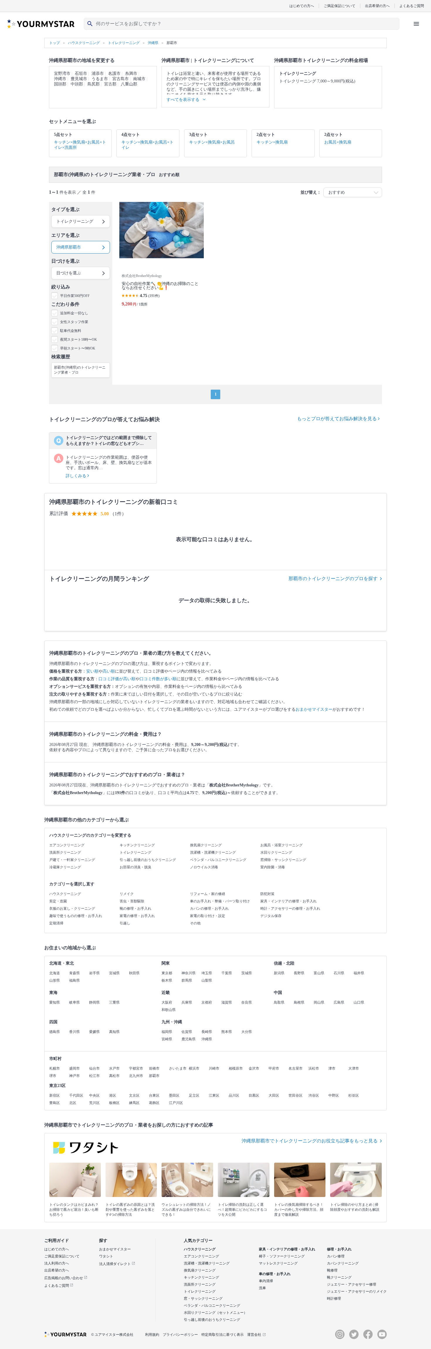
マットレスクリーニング (278, 1263)
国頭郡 (60, 84)
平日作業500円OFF (75, 296)
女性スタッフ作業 (74, 322)
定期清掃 (56, 923)
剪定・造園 (58, 901)
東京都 (167, 973)
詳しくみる (76, 476)
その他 (195, 923)
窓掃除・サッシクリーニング (283, 860)
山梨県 (206, 980)
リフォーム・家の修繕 (207, 894)
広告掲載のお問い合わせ (64, 1278)
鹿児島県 (188, 1039)
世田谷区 (296, 1095)
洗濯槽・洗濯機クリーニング (213, 852)
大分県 (246, 1032)
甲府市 (274, 1068)
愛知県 (54, 1002)
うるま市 (99, 79)
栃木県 (167, 980)
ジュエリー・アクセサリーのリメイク (357, 1291)
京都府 (206, 1002)
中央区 (94, 1095)
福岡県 (167, 1032)
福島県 (74, 980)
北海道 (54, 973)
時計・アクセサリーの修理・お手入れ (290, 908)
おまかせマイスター (314, 709)
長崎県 (206, 1032)
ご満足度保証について (61, 1256)
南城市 (139, 79)
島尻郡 (93, 84)
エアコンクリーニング (66, 845)
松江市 (94, 1076)
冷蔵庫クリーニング (65, 867)
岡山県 (319, 1002)
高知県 (114, 1032)
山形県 (54, 980)
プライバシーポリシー (180, 1334)
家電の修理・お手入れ (137, 916)
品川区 (234, 1095)
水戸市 (114, 1068)
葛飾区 (154, 1103)
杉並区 (353, 1095)
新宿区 (54, 1095)
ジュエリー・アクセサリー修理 (351, 1284)
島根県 (299, 1002)
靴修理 (332, 1270)
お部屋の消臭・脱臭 (135, 867)
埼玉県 (206, 973)
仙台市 (94, 1068)
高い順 (109, 671)
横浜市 (194, 1068)
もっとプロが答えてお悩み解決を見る (337, 418)
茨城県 (246, 973)
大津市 (353, 1068)
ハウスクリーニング (65, 894)
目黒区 (254, 1095)
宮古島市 (120, 79)
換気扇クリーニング (206, 845)
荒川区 (94, 1103)
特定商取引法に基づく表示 (222, 1334)
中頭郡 (77, 84)
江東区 (214, 1095)
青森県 (74, 973)
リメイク (127, 894)
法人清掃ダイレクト (115, 1264)
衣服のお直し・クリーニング (72, 908)
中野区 (333, 1095)
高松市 (114, 1076)
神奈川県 (188, 973)
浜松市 (313, 1068)
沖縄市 (60, 79)
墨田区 (174, 1095)
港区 (112, 1095)
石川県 (339, 973)
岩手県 (94, 973)
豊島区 (54, 1103)
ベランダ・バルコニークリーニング (218, 860)
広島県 (339, 1002)
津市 (331, 1068)
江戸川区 (176, 1103)
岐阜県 (74, 1002)
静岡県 (94, 1002)
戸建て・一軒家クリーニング (72, 860)
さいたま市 (177, 1068)
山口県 (359, 1002)
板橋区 (114, 1103)
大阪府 (167, 1002)
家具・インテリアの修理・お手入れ (288, 901)
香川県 (74, 1032)
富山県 (319, 973)
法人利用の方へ (56, 1263)
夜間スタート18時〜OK (78, 339)
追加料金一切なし (74, 313)
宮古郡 (110, 84)
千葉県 (226, 973)
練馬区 (134, 1103)
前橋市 (154, 1068)
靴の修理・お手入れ (135, 908)
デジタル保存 (270, 916)
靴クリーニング (339, 1277)
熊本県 (226, 1032)
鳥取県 (279, 1002)
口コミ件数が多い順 (158, 679)
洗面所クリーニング (65, 852)
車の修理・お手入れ (275, 1274)
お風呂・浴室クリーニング (281, 845)
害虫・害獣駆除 (132, 901)
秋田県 (134, 973)
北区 (72, 1103)
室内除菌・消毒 (272, 867)
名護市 (114, 73)
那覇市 (154, 1076)
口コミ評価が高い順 (117, 679)
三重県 (114, 1002)
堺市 (52, 1076)
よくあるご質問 (411, 5)
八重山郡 (129, 84)
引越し (125, 923)
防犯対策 (267, 894)
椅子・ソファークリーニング (282, 1256)
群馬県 (186, 980)
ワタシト (106, 1256)
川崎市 (214, 1068)
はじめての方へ (301, 5)
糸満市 (131, 73)
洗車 (262, 1288)
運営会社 (254, 1334)
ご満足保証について (339, 5)
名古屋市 (296, 1068)
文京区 (134, 1095)
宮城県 (114, 973)
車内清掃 (266, 1281)
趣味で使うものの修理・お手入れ (75, 916)
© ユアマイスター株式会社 (112, 1334)
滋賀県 (226, 1002)
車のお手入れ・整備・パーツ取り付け (220, 901)
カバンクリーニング (343, 1263)
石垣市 (81, 73)
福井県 (359, 973)
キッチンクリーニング (137, 845)
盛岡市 (74, 1068)
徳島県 (54, 1032)
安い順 (92, 671)
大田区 (274, 1095)
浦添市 (97, 73)
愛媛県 (94, 1032)
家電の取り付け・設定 (207, 916)
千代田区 (76, 1095)
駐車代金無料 (70, 331)
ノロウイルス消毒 (204, 867)
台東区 (154, 1095)
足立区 (194, 1095)
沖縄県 (206, 1039)
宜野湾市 (62, 73)
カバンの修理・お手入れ (209, 908)
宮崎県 (167, 1039)
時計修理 (334, 1298)
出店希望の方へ (377, 5)
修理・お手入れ (339, 1249)
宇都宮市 (136, 1068)
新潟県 (279, 973)
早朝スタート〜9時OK (77, 348)
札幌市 (54, 1068)
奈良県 (246, 1002)
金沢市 (254, 1068)
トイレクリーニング (135, 852)
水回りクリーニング (276, 852)
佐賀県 (186, 1032)
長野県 (299, 973)
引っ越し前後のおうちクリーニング (148, 860)
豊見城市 (79, 79)
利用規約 (152, 1334)
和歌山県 (169, 1010)
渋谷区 (313, 1095)
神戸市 (74, 1076)
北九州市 (136, 1076)
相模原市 (236, 1068)
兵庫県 (186, 1002)
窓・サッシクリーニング (203, 1298)
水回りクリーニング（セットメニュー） (215, 1313)
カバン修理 (336, 1256)
